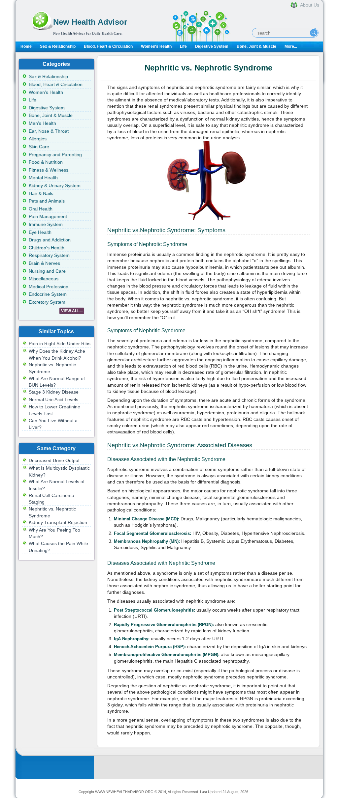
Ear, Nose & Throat (49, 131)
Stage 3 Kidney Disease (54, 392)
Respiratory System (49, 255)
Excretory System (47, 302)
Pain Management (48, 216)
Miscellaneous (43, 278)
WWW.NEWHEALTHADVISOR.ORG (124, 792)
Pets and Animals (47, 201)
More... (291, 46)
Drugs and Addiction (50, 239)
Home (26, 46)
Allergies (38, 138)
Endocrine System (48, 294)
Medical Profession (48, 286)
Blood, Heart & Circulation (108, 46)
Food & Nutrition (46, 162)
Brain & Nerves (44, 263)
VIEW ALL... (72, 311)
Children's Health (46, 247)
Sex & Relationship (58, 46)
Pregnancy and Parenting (55, 154)
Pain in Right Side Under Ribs (59, 343)
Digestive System (211, 46)
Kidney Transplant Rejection (58, 522)
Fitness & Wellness (48, 170)
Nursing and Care (47, 271)
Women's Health (156, 46)
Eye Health (40, 232)
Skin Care (39, 146)
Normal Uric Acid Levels (53, 399)
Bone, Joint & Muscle (256, 46)
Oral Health (40, 208)
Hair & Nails (41, 193)
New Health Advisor (90, 21)
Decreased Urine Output (54, 460)
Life (183, 46)
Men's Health (42, 123)
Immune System (46, 224)
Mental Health (43, 177)
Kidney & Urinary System (55, 185)
